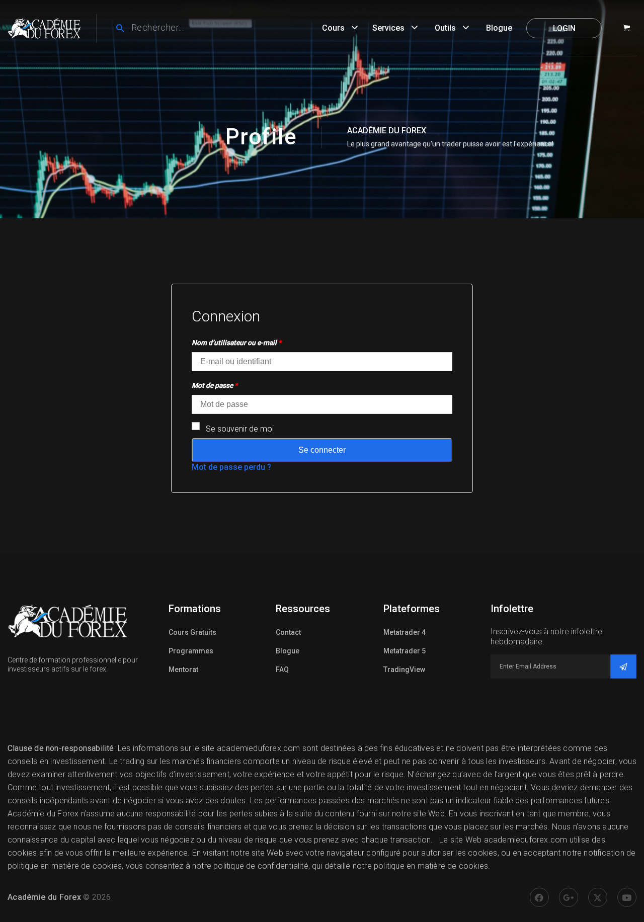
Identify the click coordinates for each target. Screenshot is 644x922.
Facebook (539, 897)
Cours (333, 28)
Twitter (597, 897)
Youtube (626, 897)
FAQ (282, 669)
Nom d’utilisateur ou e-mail (236, 343)
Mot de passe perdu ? (231, 467)
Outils (445, 28)
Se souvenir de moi (240, 429)
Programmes (191, 651)
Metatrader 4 (404, 632)
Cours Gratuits (192, 632)
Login (564, 28)
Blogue (499, 28)
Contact (288, 632)
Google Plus (568, 897)
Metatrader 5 (404, 651)
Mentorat (183, 669)
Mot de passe (214, 385)
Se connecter (322, 450)
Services (388, 28)
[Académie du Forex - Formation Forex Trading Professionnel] (44, 27)
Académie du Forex (44, 897)
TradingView (404, 669)
